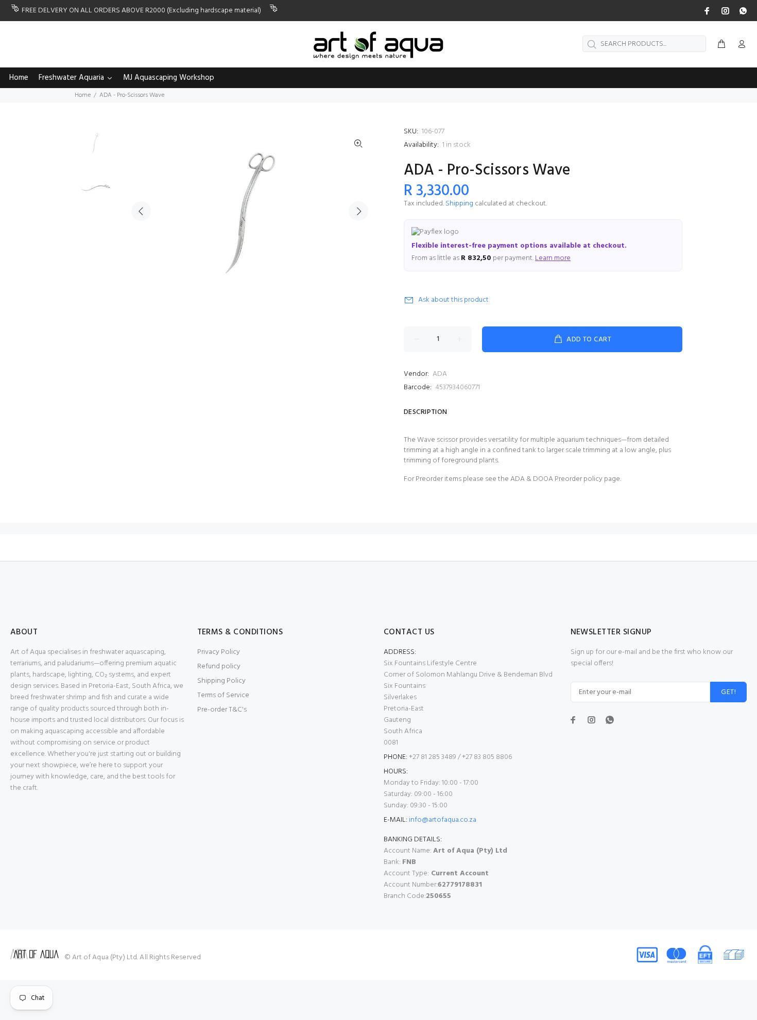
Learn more (553, 258)
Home (83, 95)
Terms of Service (223, 695)
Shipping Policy (221, 681)
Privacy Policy (218, 652)
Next (358, 211)
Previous (141, 211)
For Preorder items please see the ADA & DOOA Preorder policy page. (512, 479)
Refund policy (218, 666)
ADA (440, 374)
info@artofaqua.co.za (442, 820)
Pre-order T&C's (222, 710)
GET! (728, 692)
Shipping (459, 204)
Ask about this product (453, 300)
